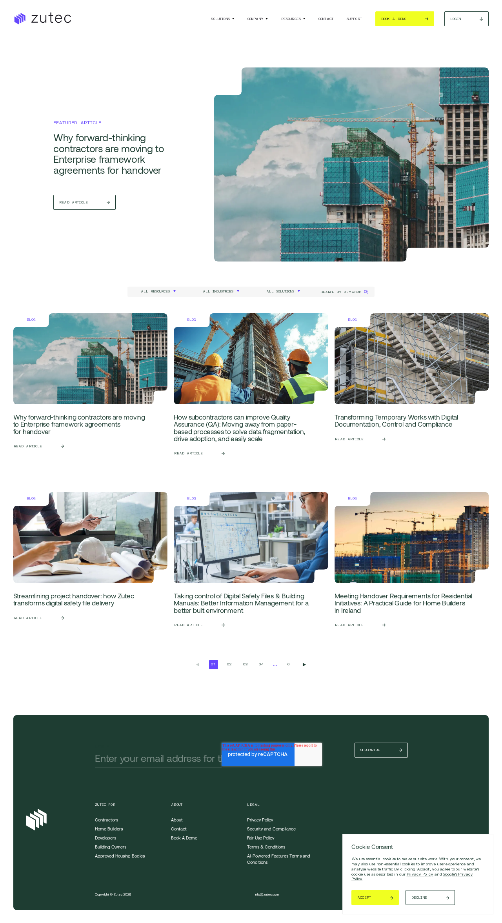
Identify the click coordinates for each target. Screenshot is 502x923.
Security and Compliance (271, 828)
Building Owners (110, 846)
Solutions (220, 18)
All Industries (218, 291)
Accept (364, 897)
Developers (105, 837)
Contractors (106, 819)
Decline (419, 897)
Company (255, 18)
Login (455, 19)
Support (354, 18)
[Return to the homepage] (42, 18)
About (176, 804)
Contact (325, 18)
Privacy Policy (420, 874)
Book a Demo (394, 19)
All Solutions (280, 291)
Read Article (73, 202)
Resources (291, 18)
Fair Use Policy (260, 837)
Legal (253, 804)
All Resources (155, 291)
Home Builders (109, 828)
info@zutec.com (267, 894)
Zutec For (105, 804)
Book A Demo (184, 837)
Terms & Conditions (266, 846)
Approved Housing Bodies (120, 855)
